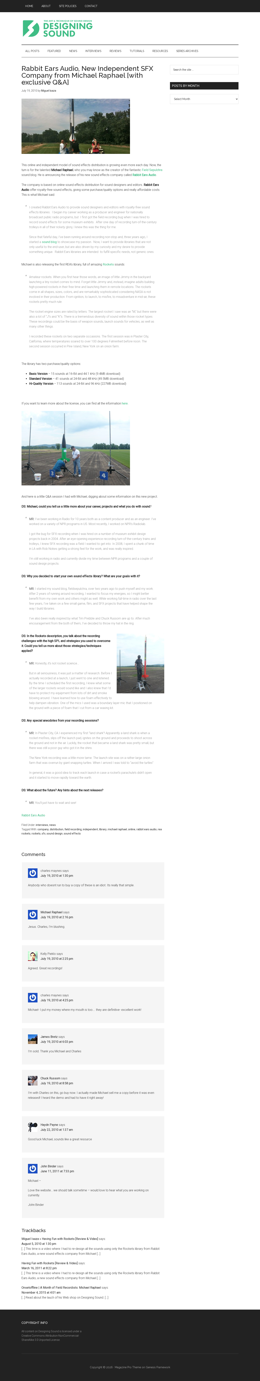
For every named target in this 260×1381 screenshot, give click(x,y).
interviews (42, 824)
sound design (55, 833)
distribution (56, 829)
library (103, 829)
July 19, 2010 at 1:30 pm (57, 876)
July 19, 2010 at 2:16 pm (57, 917)
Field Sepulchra (152, 170)
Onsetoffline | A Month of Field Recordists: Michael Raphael (61, 1287)
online (131, 829)
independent (90, 829)
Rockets (108, 264)
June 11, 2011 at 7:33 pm (57, 1171)
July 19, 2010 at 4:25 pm (57, 1000)
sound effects (72, 833)
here (125, 403)
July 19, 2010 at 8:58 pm (57, 1083)
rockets (36, 833)
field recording (73, 829)
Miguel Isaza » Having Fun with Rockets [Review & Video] (60, 1239)
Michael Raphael (51, 912)
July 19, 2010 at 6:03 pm (57, 1042)
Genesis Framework (158, 1367)
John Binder (48, 1166)
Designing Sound (58, 28)
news (52, 824)
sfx (43, 833)
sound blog (49, 242)
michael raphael (117, 829)
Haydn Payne (49, 1125)
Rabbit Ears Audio (33, 815)
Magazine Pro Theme (128, 1367)
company (43, 829)
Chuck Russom (50, 1078)
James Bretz (49, 1037)
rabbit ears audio (146, 829)
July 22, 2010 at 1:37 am (57, 1130)
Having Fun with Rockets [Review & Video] (50, 1263)
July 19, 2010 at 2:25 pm (57, 959)
